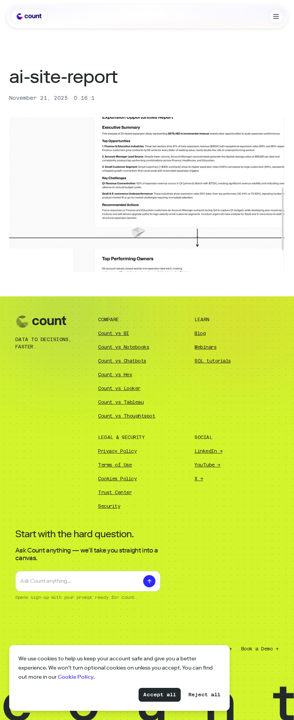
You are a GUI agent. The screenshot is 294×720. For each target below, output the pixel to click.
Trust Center (115, 492)
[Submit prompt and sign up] (149, 581)
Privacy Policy (117, 451)
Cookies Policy (117, 478)
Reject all (204, 694)
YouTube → (207, 465)
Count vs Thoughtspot (126, 416)
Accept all (159, 694)
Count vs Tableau (121, 402)
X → (198, 478)
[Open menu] (276, 16)
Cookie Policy (75, 677)
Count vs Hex (115, 374)
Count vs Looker (119, 388)
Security (109, 506)
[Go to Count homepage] (29, 16)
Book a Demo (260, 649)
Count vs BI (113, 333)
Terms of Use (115, 465)
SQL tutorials (212, 361)
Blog (200, 333)
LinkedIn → (208, 451)
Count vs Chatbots (122, 361)
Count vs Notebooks (123, 347)
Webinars (205, 347)
